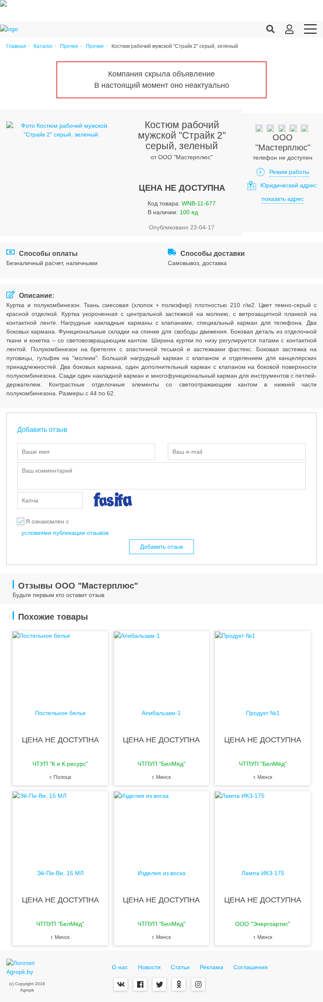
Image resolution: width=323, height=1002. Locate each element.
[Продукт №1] (262, 664)
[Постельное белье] (60, 664)
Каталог (43, 46)
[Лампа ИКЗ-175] (262, 824)
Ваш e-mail (187, 451)
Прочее (69, 46)
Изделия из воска (161, 873)
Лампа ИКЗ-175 (262, 873)
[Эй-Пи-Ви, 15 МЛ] (60, 824)
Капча (30, 500)
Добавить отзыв (161, 546)
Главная (16, 46)
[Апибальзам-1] (161, 664)
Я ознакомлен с (47, 521)
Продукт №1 (263, 713)
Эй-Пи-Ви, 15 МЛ (60, 873)
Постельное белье (60, 713)
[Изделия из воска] (161, 824)
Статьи (180, 967)
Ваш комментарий (47, 470)
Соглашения (250, 967)
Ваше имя (36, 451)
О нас (120, 967)
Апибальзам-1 (161, 713)
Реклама (211, 967)
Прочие (95, 46)
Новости (149, 967)
